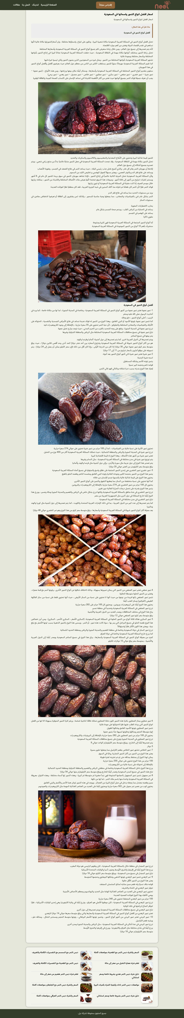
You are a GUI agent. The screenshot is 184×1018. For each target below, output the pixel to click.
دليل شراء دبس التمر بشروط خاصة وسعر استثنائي (118, 996)
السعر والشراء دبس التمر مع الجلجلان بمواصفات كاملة (55, 985)
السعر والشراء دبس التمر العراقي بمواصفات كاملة (57, 996)
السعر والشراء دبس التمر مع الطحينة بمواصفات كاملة (116, 952)
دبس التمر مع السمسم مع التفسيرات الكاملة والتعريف (55, 952)
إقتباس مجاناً (105, 5)
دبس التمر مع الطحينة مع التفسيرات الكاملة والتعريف (55, 963)
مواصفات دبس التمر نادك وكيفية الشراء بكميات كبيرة (116, 985)
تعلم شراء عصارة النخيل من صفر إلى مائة (122, 963)
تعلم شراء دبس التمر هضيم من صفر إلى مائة (59, 974)
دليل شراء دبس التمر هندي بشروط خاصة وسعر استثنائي (119, 976)
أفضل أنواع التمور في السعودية (137, 33)
